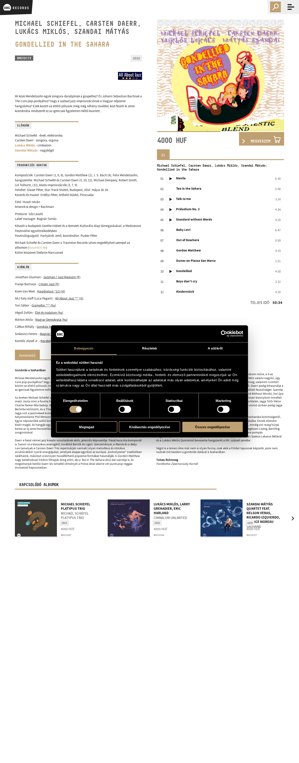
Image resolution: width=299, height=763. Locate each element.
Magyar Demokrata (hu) (51, 320)
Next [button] (275, 75)
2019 (250, 523)
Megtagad (86, 427)
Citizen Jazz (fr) (49, 284)
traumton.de (37, 248)
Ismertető (27, 355)
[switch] (125, 409)
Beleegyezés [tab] (83, 348)
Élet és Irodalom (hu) (49, 313)
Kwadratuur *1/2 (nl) (51, 291)
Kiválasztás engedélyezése (149, 427)
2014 (64, 523)
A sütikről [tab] (215, 348)
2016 (157, 523)
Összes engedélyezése (212, 427)
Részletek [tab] (149, 348)
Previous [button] (165, 75)
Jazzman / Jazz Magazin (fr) (62, 277)
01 (163, 155)
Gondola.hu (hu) (48, 327)
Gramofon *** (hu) (44, 305)
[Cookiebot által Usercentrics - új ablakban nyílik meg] (224, 333)
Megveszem (260, 141)
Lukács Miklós (25, 145)
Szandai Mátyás (26, 150)
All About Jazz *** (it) (69, 298)
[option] (220, 75)
